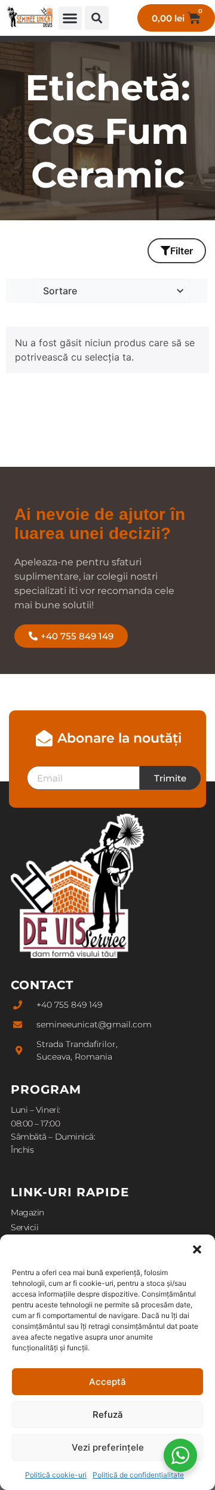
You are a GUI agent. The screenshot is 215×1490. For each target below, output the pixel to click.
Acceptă (107, 1381)
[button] (197, 1249)
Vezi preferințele (108, 1447)
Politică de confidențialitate (138, 1474)
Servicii (24, 1227)
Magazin (27, 1212)
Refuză (108, 1414)
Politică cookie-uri (56, 1474)
